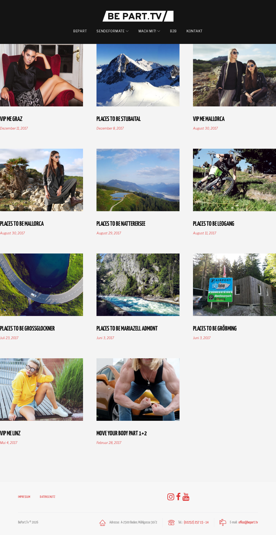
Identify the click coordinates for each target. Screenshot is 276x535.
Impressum (24, 496)
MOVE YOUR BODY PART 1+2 (121, 433)
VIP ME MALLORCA (209, 118)
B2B (173, 31)
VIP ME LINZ (10, 433)
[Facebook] (178, 497)
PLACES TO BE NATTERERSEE (120, 223)
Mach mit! (147, 31)
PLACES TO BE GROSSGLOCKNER (27, 328)
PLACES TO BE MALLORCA (22, 223)
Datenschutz (47, 496)
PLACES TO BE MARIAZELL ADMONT (127, 328)
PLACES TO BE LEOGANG (213, 223)
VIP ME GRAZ (11, 118)
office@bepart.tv (248, 522)
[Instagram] (170, 497)
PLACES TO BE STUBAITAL (118, 118)
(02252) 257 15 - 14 (196, 522)
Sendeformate (110, 31)
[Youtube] (185, 497)
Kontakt (195, 31)
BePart (80, 31)
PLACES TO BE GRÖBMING (215, 328)
